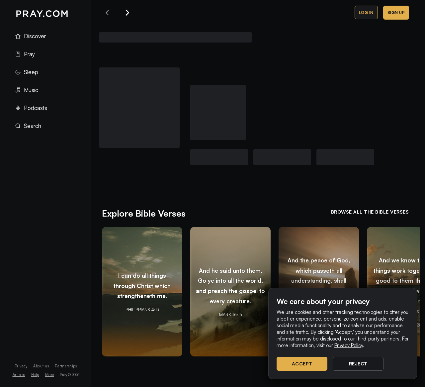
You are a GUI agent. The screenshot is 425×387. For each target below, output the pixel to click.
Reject (358, 363)
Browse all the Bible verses (370, 212)
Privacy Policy (348, 345)
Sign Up (396, 12)
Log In (366, 12)
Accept (302, 363)
